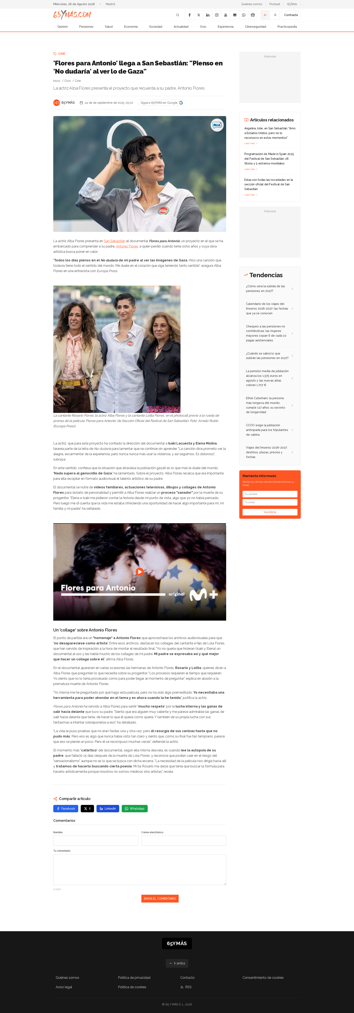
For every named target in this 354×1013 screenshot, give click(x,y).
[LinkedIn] (207, 14)
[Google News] (252, 14)
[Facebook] (189, 14)
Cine (61, 53)
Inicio (56, 80)
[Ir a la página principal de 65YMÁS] (72, 15)
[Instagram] (216, 14)
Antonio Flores (127, 246)
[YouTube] (225, 14)
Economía (131, 26)
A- (265, 15)
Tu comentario (61, 850)
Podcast (274, 4)
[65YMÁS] (56, 102)
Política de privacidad (134, 978)
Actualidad (181, 26)
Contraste (291, 15)
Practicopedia (287, 26)
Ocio (203, 26)
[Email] (234, 14)
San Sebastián (114, 241)
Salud (109, 26)
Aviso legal (64, 987)
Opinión (62, 26)
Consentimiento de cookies (263, 978)
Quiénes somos (251, 4)
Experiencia (226, 26)
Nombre (58, 832)
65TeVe (292, 4)
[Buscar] (178, 15)
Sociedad (155, 26)
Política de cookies (132, 987)
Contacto (187, 978)
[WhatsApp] (243, 14)
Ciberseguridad (255, 26)
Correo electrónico (152, 832)
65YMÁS (68, 103)
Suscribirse (270, 512)
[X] (198, 14)
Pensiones (86, 26)
